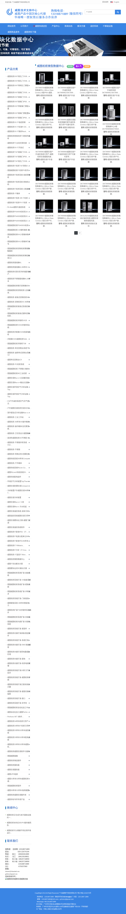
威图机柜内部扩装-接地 (16, 659)
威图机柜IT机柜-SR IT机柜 (17, 198)
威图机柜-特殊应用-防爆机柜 (18, 454)
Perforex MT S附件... (15, 717)
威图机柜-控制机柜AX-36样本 (18, 302)
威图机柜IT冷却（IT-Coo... (17, 550)
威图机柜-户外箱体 (14, 463)
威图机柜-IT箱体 (13, 193)
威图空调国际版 (13, 770)
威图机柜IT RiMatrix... (15, 545)
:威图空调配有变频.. (66, 125)
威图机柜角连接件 (14, 760)
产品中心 (56, 26)
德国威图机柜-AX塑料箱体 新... (19, 230)
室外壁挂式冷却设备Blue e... (18, 413)
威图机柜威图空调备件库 (16, 795)
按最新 (87, 66)
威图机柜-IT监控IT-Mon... (17, 555)
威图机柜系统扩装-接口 (16, 698)
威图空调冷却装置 (14, 497)
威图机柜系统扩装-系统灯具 (18, 640)
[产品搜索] (118, 12)
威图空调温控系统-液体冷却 (18, 511)
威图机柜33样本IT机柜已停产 (18, 726)
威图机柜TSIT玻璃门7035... (18, 152)
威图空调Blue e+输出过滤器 (18, 382)
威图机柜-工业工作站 (15, 417)
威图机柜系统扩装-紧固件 (17, 629)
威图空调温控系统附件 (16, 527)
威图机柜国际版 (13, 765)
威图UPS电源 (12, 774)
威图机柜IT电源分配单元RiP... (18, 536)
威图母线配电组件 (14, 477)
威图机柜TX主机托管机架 (17, 143)
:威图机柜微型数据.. (44, 93)
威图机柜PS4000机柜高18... (18, 212)
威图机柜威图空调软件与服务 (18, 751)
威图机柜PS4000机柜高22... (18, 221)
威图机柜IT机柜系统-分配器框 (18, 189)
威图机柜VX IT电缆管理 (16, 122)
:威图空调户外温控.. (66, 93)
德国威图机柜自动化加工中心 (18, 707)
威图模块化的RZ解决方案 (17, 568)
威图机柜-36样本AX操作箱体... (19, 422)
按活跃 (70, 66)
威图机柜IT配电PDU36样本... (18, 541)
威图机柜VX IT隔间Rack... (17, 131)
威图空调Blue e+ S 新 (15, 502)
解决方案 (81, 26)
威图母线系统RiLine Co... (17, 468)
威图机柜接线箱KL (14, 262)
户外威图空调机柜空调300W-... (19, 408)
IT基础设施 (108, 26)
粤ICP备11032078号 (84, 893)
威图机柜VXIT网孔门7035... (18, 76)
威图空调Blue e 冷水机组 (17, 507)
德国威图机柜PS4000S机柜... (18, 225)
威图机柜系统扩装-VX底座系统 (19, 580)
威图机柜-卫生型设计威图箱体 (18, 433)
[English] (115, 2)
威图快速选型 (40, 26)
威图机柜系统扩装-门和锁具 (18, 598)
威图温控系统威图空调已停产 (18, 516)
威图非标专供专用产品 (16, 799)
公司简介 (24, 26)
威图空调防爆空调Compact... (18, 486)
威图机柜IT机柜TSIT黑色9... (18, 166)
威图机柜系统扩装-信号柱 (17, 703)
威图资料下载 (30, 32)
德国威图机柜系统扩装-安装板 (18, 617)
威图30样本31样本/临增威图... (19, 790)
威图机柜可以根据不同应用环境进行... (19, 831)
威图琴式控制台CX (14, 360)
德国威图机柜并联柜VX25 (17, 320)
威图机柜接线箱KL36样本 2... (18, 267)
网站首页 (12, 26)
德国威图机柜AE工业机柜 (17, 373)
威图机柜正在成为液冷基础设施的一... (19, 816)
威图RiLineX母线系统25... (17, 472)
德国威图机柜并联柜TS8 (16, 344)
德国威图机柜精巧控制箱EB (18, 286)
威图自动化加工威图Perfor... (18, 712)
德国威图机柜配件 (14, 786)
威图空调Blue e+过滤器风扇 (18, 378)
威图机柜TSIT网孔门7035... (18, 161)
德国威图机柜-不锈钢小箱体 (18, 369)
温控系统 (94, 26)
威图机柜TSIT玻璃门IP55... (17, 157)
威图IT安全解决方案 (15, 564)
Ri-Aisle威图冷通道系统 (16, 207)
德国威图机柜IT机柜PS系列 (17, 170)
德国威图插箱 (12, 756)
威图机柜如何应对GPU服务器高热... (19, 824)
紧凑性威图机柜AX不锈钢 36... (19, 438)
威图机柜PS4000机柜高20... (18, 216)
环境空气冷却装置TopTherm (18, 481)
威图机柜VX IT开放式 (15, 147)
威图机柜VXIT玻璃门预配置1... (19, 113)
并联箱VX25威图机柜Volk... (17, 339)
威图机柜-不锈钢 (13, 449)
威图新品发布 (13, 32)
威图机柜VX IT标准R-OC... (17, 127)
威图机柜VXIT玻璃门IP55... (17, 102)
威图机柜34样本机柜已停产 (17, 721)
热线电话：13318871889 (45, 897)
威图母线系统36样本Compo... (18, 459)
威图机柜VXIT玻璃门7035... (18, 92)
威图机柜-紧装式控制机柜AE (18, 297)
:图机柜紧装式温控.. (89, 221)
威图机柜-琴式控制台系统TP (18, 348)
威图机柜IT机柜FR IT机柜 (17, 203)
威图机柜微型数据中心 (16, 559)
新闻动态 (68, 26)
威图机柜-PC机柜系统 (15, 364)
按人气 (78, 66)
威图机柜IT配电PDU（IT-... (17, 532)
